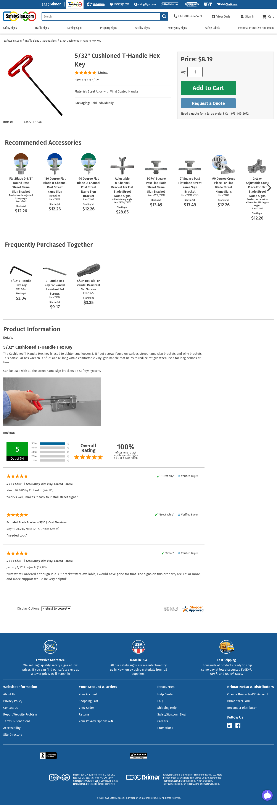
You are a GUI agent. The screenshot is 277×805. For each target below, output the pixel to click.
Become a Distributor (242, 708)
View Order (86, 708)
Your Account (88, 694)
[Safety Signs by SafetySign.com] (18, 21)
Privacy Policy (12, 701)
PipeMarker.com (204, 781)
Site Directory (12, 735)
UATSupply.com (191, 784)
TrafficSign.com (170, 781)
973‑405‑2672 (240, 113)
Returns (84, 714)
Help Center (165, 694)
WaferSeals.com (211, 784)
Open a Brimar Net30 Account (247, 694)
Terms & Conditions (16, 721)
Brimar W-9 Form (239, 701)
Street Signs (49, 40)
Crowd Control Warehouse (208, 778)
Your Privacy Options (93, 721)
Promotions (165, 728)
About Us (9, 694)
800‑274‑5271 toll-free (91, 775)
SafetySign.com (13, 40)
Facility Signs (142, 28)
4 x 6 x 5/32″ (90, 80)
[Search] (164, 16)
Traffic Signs (32, 40)
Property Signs (108, 28)
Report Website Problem (20, 714)
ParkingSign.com (187, 781)
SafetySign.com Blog (171, 714)
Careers (162, 721)
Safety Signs (10, 28)
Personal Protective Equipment (256, 28)
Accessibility (12, 728)
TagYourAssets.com (172, 784)
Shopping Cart (88, 701)
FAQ (160, 701)
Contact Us (10, 708)
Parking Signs (74, 28)
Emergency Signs (177, 28)
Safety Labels (212, 28)
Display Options (28, 608)
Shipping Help (167, 708)
